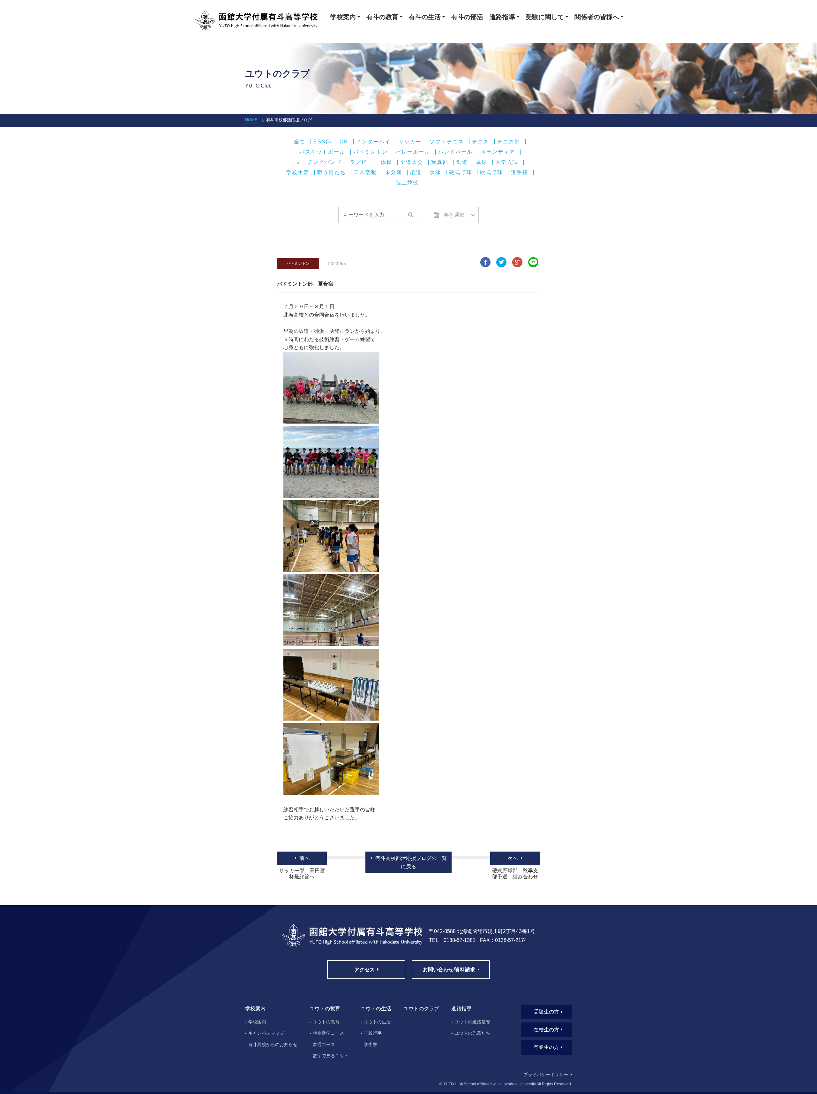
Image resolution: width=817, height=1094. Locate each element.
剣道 (462, 162)
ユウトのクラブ (421, 1008)
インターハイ (373, 141)
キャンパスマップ (266, 1033)
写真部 (439, 162)
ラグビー (361, 162)
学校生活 (297, 172)
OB (344, 141)
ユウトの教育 (326, 1021)
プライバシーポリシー (545, 1074)
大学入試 (506, 162)
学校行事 (373, 1033)
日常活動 (365, 172)
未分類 (393, 172)
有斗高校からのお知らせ (272, 1044)
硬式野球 (460, 172)
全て (299, 141)
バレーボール (413, 152)
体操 (386, 162)
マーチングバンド (319, 162)
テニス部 (508, 141)
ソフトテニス (447, 141)
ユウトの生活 (377, 1021)
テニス (480, 141)
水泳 (435, 172)
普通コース (324, 1044)
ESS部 (322, 141)
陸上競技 (407, 182)
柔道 (416, 172)
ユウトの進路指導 (472, 1021)
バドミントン (370, 152)
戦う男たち (331, 172)
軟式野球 (491, 172)
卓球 (481, 162)
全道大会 (411, 162)
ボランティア (498, 152)
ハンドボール (455, 152)
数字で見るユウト (331, 1055)
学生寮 (370, 1044)
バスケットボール (322, 152)
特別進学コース (328, 1033)
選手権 (519, 172)
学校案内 (257, 1021)
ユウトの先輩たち (472, 1033)
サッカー (410, 141)
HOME (251, 120)
